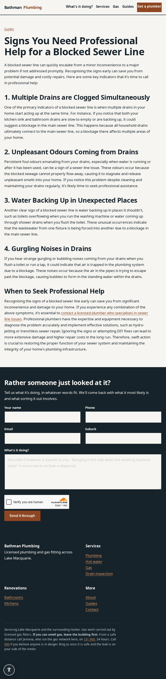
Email (8, 429)
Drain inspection (99, 573)
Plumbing (94, 555)
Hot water (94, 561)
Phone (90, 408)
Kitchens (11, 603)
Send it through (22, 516)
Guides (128, 6)
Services (103, 6)
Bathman (23, 7)
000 (7, 644)
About (91, 597)
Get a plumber (149, 6)
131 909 (89, 639)
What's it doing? (79, 6)
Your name (12, 408)
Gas (116, 6)
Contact (92, 609)
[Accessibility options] (9, 670)
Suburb (90, 429)
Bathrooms (13, 597)
